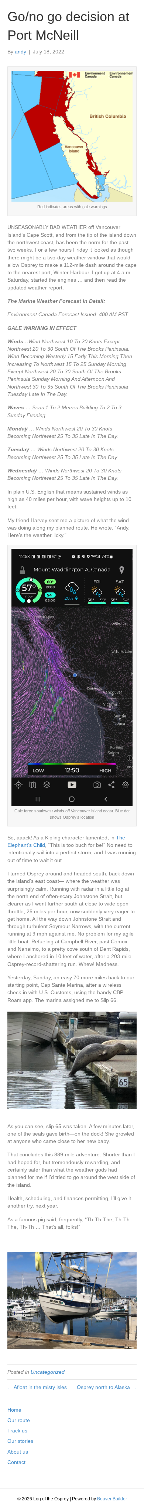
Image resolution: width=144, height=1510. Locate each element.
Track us (17, 1431)
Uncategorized (48, 1372)
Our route (18, 1420)
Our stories (20, 1441)
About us (17, 1452)
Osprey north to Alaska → (107, 1387)
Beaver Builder (112, 1498)
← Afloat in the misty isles (37, 1387)
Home (14, 1410)
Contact (16, 1462)
